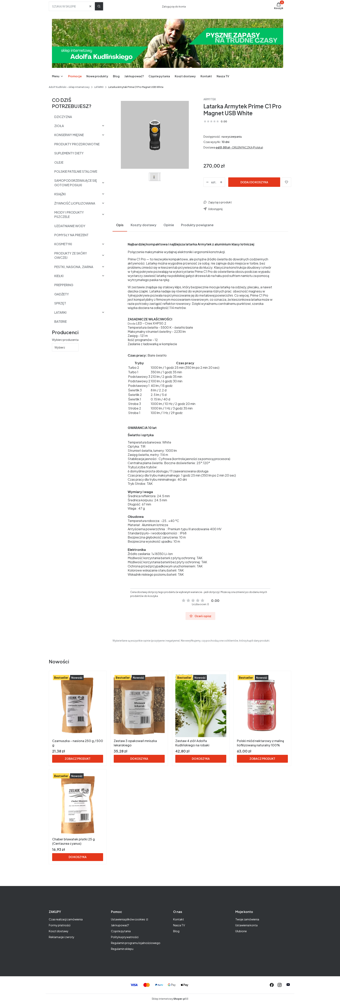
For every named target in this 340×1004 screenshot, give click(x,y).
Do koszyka (139, 758)
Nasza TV (179, 925)
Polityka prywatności (125, 937)
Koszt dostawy (58, 931)
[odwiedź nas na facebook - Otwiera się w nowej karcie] (271, 985)
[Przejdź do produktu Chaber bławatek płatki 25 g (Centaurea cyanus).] (77, 804)
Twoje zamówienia (247, 919)
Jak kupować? (120, 925)
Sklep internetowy (169, 998)
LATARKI (98, 87)
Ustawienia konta (246, 925)
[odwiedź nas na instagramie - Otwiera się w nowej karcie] (279, 985)
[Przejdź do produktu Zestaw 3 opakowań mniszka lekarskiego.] (139, 705)
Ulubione (241, 931)
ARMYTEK (209, 99)
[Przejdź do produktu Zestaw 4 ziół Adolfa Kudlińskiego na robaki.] (200, 705)
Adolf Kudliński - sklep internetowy (69, 87)
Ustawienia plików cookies (128, 919)
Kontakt (178, 919)
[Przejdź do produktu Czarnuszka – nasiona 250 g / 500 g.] (77, 705)
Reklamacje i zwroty (61, 937)
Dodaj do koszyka (254, 182)
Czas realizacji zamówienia (66, 919)
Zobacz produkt (78, 758)
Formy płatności (59, 925)
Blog (176, 931)
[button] (99, 6)
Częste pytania (121, 931)
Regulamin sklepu (122, 949)
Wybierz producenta (65, 339)
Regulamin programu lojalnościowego (135, 943)
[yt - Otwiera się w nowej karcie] (288, 985)
